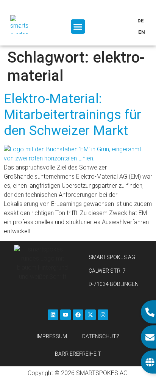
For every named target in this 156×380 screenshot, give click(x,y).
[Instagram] (103, 314)
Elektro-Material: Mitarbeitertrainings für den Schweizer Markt (72, 114)
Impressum (52, 336)
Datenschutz (101, 336)
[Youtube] (65, 314)
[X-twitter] (90, 314)
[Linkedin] (53, 314)
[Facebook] (78, 314)
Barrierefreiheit (78, 354)
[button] (78, 26)
